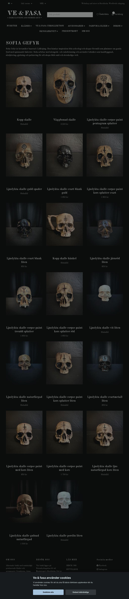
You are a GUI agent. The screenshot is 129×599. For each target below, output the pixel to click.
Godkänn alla (48, 592)
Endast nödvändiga (81, 592)
